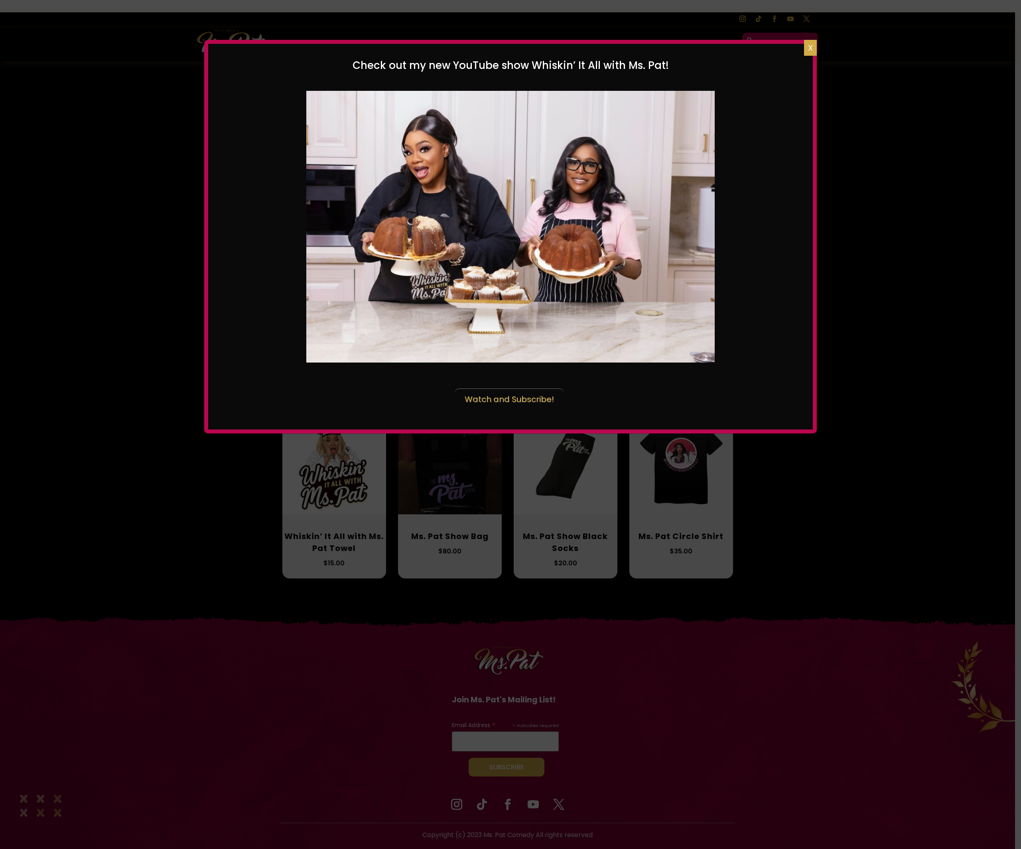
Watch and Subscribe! (509, 399)
